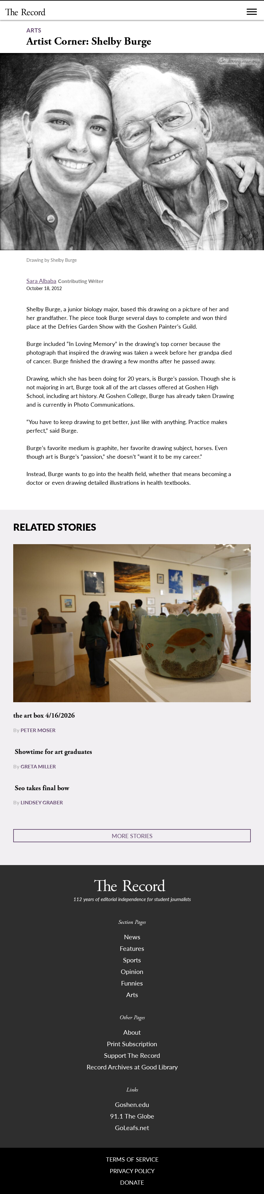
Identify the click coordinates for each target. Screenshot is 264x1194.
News (132, 936)
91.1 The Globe (132, 1115)
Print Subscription (132, 1043)
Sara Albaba (41, 281)
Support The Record (132, 1055)
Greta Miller (38, 766)
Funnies (132, 982)
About (132, 1032)
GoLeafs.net (132, 1127)
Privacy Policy (132, 1171)
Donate (132, 1182)
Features (132, 948)
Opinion (132, 971)
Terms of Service (132, 1159)
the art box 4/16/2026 (44, 715)
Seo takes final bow (42, 788)
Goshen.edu (132, 1104)
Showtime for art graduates (53, 751)
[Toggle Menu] (252, 13)
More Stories (132, 836)
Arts (132, 994)
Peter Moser (38, 730)
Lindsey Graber (42, 802)
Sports (132, 959)
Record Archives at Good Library (132, 1066)
